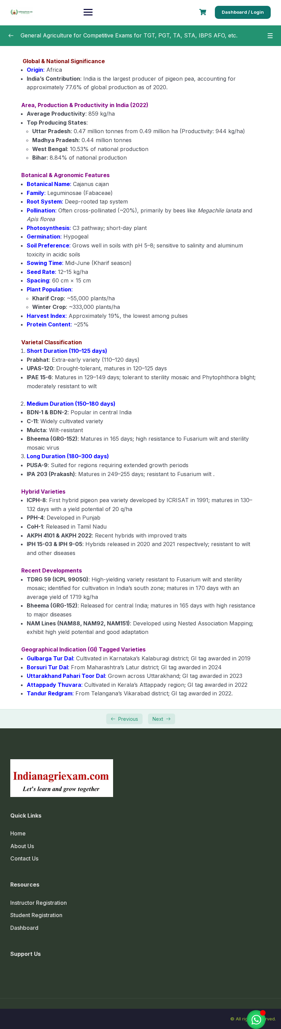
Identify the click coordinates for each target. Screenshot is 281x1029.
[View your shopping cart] (203, 12)
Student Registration (36, 915)
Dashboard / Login (243, 12)
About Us (22, 846)
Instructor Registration (38, 902)
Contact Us (24, 858)
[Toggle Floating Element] (256, 1019)
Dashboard (24, 927)
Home (18, 833)
